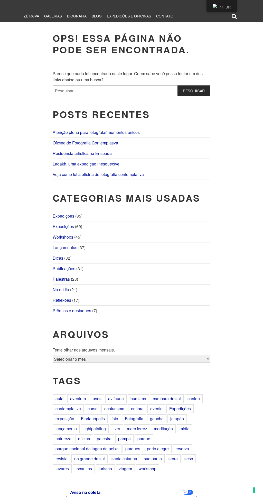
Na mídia (61, 289)
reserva (182, 449)
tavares (62, 469)
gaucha (157, 419)
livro (116, 429)
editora (137, 409)
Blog (97, 16)
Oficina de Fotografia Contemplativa (85, 143)
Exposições (63, 226)
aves (97, 399)
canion (193, 399)
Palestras (61, 279)
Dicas (58, 258)
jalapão (177, 419)
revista (61, 459)
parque (143, 439)
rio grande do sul (89, 459)
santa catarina (124, 459)
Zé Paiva (31, 16)
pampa (124, 439)
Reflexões (62, 300)
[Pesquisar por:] (131, 90)
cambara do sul (167, 399)
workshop (147, 469)
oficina (84, 439)
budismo (138, 399)
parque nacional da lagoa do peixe (87, 449)
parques (132, 449)
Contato (164, 16)
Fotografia (134, 419)
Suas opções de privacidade (144, 492)
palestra (104, 439)
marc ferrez (137, 429)
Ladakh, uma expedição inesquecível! (87, 164)
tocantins (84, 469)
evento (156, 409)
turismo (105, 469)
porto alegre (158, 449)
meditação (163, 429)
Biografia (77, 16)
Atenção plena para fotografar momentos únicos (96, 132)
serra (173, 459)
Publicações (64, 268)
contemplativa (68, 409)
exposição (64, 419)
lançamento (66, 429)
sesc (188, 459)
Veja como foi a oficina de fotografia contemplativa (98, 174)
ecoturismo (114, 409)
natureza (63, 439)
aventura (78, 399)
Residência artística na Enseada (82, 153)
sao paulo (153, 459)
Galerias (53, 16)
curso (93, 409)
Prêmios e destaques (72, 311)
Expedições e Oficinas (129, 16)
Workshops (63, 237)
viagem (125, 469)
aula (59, 399)
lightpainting (94, 429)
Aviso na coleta (85, 492)
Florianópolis (93, 419)
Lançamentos (65, 247)
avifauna (116, 399)
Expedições (63, 216)
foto (114, 419)
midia (185, 429)
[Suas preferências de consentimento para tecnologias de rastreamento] (254, 490)
